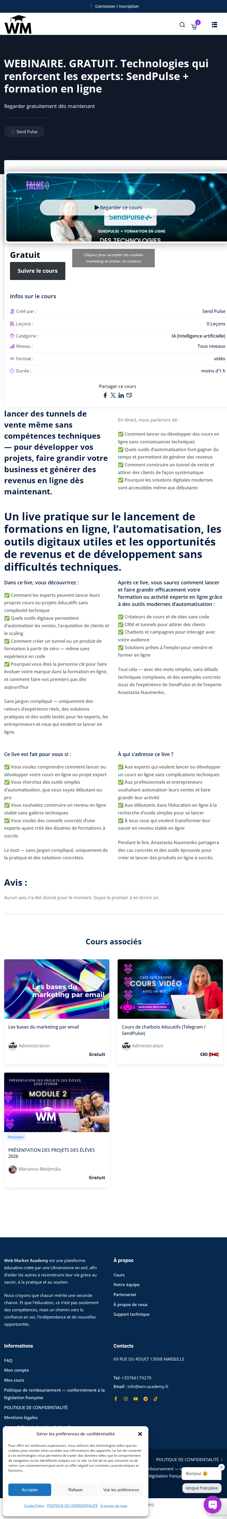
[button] (140, 1434)
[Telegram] (145, 1399)
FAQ (8, 1360)
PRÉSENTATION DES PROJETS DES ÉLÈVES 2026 (51, 1153)
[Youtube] (135, 1399)
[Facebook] (105, 395)
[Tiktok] (155, 1399)
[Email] (129, 395)
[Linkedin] (121, 395)
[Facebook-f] (116, 1399)
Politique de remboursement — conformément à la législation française (167, 1472)
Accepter (30, 1489)
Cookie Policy (34, 1505)
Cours (119, 1275)
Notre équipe (127, 1284)
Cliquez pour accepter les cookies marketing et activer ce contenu (113, 258)
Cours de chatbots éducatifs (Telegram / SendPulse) (164, 1030)
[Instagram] (125, 1399)
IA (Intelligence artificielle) (198, 336)
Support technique (132, 1314)
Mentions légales (21, 1417)
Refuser (75, 1489)
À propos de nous (113, 1505)
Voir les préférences (121, 1489)
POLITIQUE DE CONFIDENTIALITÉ (72, 1505)
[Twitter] (113, 395)
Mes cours (14, 1380)
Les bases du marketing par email (43, 1027)
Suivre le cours (38, 270)
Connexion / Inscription (117, 6)
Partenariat (125, 1294)
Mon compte (16, 1370)
